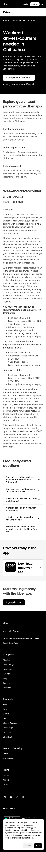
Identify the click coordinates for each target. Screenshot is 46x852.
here (31, 838)
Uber (5, 4)
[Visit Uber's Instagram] (17, 797)
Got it (38, 846)
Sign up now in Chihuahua (19, 77)
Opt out (28, 846)
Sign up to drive (13, 602)
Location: (7, 197)
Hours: (6, 202)
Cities (19, 20)
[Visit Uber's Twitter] (23, 797)
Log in (25, 4)
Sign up (34, 4)
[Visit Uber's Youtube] (11, 797)
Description (8, 209)
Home (6, 20)
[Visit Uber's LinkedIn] (5, 797)
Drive (12, 20)
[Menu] (42, 4)
